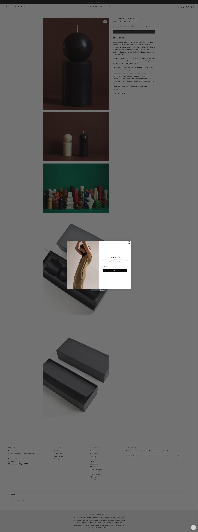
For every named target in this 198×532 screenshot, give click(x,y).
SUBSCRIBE (115, 270)
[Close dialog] (129, 242)
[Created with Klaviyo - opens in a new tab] (99, 290)
